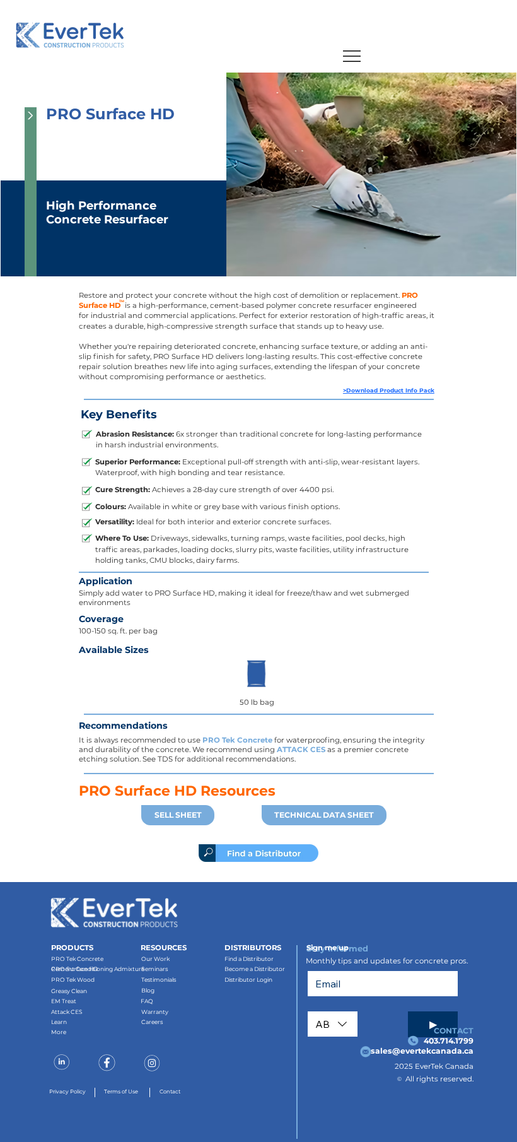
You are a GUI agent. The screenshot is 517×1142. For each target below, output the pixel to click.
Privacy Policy (67, 1091)
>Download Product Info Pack (388, 390)
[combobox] (333, 1024)
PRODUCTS (72, 947)
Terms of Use (121, 1091)
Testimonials (158, 979)
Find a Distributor (249, 958)
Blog (147, 990)
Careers (152, 1021)
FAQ (147, 1001)
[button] (31, 192)
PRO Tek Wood (73, 979)
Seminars (154, 968)
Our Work (155, 958)
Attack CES (67, 1011)
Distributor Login (248, 979)
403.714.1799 (448, 1040)
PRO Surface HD (74, 968)
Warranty (154, 1011)
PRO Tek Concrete (237, 740)
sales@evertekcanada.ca (422, 1051)
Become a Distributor (254, 968)
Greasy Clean (69, 990)
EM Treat (63, 1001)
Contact (170, 1091)
